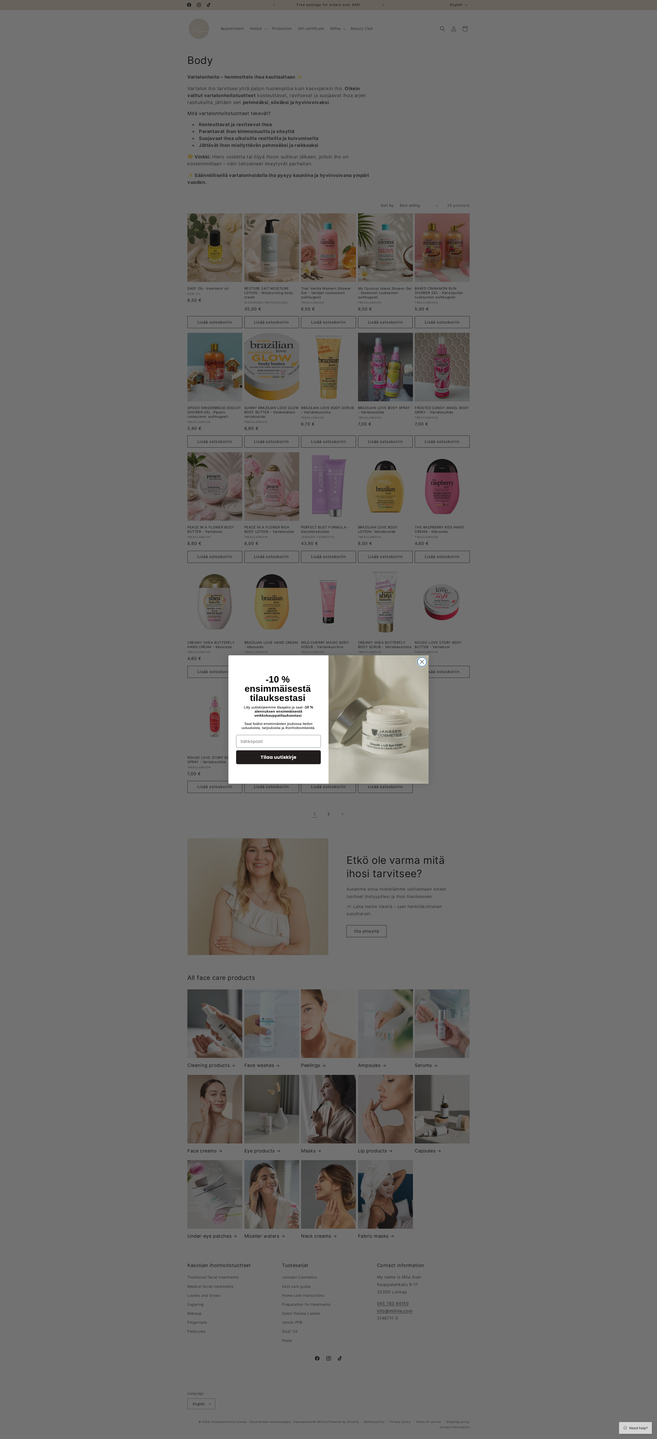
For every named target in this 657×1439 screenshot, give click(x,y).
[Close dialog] (422, 661)
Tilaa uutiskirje (278, 757)
